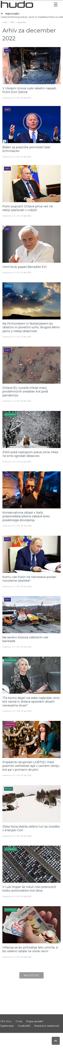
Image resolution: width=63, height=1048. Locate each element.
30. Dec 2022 (26, 526)
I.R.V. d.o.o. (6, 1021)
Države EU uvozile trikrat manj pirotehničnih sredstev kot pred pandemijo (25, 391)
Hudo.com (6, 98)
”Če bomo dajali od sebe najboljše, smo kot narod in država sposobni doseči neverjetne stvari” (30, 701)
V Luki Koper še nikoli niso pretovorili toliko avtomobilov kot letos (29, 888)
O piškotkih (24, 1025)
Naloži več (31, 975)
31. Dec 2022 (26, 98)
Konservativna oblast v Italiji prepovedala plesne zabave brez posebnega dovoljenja (26, 516)
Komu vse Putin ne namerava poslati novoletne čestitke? (29, 578)
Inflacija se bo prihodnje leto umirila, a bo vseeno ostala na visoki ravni (30, 949)
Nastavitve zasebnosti (46, 1025)
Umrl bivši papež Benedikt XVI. (24, 267)
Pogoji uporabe (34, 1021)
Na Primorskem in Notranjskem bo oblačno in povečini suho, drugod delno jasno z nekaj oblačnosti (31, 327)
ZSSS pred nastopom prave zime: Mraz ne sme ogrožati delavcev (30, 454)
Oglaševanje (7, 1025)
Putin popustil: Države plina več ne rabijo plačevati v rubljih (27, 208)
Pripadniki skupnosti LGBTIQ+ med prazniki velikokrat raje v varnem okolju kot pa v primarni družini (30, 765)
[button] (55, 4)
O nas (19, 1021)
